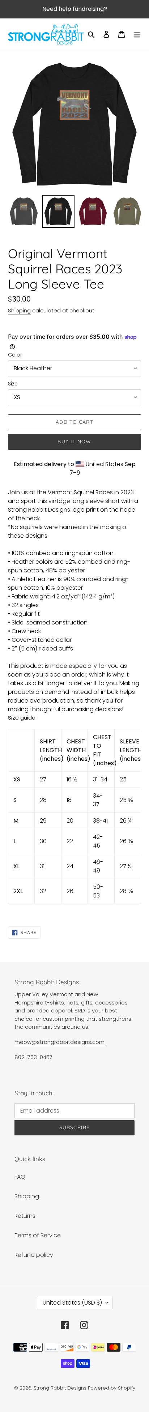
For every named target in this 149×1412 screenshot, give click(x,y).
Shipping (19, 310)
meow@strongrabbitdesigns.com (59, 1042)
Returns (24, 1216)
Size (13, 383)
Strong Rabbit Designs (60, 1388)
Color (15, 354)
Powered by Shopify (111, 1388)
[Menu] (136, 34)
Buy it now (74, 441)
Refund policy (33, 1255)
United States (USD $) (72, 1302)
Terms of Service (37, 1235)
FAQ (19, 1177)
